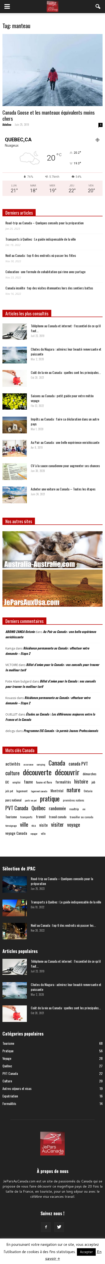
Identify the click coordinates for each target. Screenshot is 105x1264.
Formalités (9, 1103)
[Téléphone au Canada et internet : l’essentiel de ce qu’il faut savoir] (14, 331)
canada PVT (78, 763)
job (93, 782)
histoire (81, 781)
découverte (37, 772)
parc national (13, 799)
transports (26, 817)
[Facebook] (46, 1227)
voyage (73, 824)
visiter (57, 824)
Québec (38, 807)
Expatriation (10, 1095)
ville (24, 824)
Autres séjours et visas (17, 1088)
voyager (34, 833)
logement (22, 791)
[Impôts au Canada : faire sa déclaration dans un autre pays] (14, 425)
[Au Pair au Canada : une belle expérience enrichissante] (14, 448)
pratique (50, 798)
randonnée (57, 808)
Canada (57, 762)
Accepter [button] (86, 1252)
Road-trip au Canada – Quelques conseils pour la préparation (44, 222)
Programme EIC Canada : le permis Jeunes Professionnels (60, 730)
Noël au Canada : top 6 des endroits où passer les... (63, 925)
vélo (43, 833)
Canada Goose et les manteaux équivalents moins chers (48, 115)
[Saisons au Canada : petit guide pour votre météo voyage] (14, 401)
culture (12, 772)
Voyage (6, 1058)
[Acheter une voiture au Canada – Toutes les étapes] (14, 495)
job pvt (9, 791)
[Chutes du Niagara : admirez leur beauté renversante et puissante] (14, 355)
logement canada (39, 791)
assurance (28, 764)
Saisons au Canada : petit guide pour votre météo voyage (62, 398)
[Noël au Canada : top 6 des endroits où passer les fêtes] (14, 931)
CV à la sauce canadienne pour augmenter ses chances (65, 465)
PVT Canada (16, 807)
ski (83, 809)
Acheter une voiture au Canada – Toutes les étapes (63, 488)
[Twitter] (59, 1227)
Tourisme (11, 816)
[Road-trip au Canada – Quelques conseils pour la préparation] (14, 884)
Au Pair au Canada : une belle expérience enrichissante (65, 442)
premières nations (73, 800)
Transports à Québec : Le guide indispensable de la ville (40, 239)
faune (28, 781)
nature (73, 789)
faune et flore (44, 782)
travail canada (57, 816)
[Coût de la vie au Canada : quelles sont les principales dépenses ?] (14, 378)
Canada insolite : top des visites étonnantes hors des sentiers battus (49, 287)
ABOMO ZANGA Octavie (20, 631)
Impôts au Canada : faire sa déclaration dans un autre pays (65, 421)
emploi (16, 782)
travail (41, 816)
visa (34, 825)
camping (41, 764)
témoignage (11, 825)
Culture (7, 1080)
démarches (89, 773)
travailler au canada (81, 817)
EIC (7, 781)
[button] (98, 6)
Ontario (88, 791)
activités (12, 763)
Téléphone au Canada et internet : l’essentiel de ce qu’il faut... (66, 328)
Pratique (7, 1050)
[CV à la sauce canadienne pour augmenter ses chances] (14, 471)
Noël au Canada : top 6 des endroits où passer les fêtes (40, 255)
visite (43, 825)
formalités (63, 781)
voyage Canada (16, 833)
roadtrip (74, 809)
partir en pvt (31, 800)
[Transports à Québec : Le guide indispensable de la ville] (14, 908)
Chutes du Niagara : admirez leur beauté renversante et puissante (66, 351)
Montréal (57, 790)
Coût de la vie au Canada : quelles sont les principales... (66, 372)
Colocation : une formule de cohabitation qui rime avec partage (45, 271)
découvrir (67, 772)
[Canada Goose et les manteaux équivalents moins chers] (52, 70)
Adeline (6, 124)
